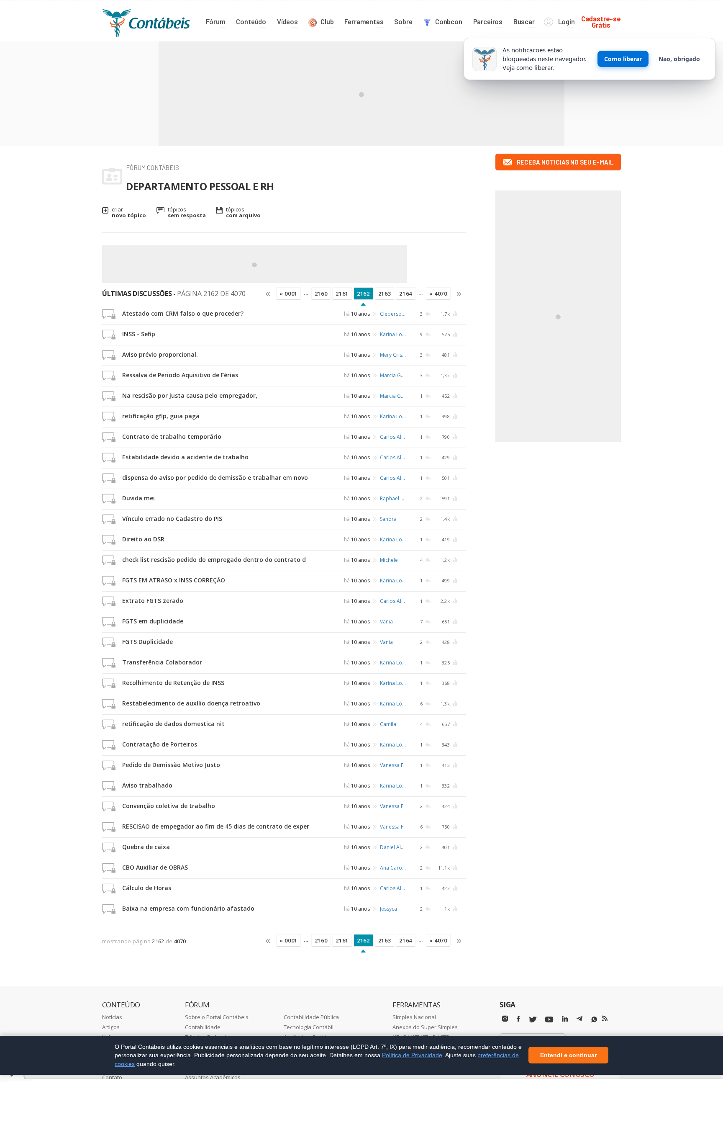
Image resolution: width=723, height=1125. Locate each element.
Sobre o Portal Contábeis (217, 1017)
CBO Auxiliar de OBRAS (155, 867)
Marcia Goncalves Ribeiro (393, 375)
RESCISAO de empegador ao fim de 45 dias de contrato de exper (215, 826)
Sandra (388, 519)
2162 (363, 293)
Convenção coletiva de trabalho (168, 806)
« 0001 (288, 293)
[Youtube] (549, 1020)
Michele (389, 560)
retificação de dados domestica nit (173, 724)
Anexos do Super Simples (425, 1027)
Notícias (112, 1017)
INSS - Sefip (138, 334)
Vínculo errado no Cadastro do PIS (172, 519)
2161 (342, 293)
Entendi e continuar (568, 1055)
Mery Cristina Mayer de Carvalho (393, 354)
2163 (384, 293)
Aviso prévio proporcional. (160, 354)
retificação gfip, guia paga (161, 416)
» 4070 (438, 293)
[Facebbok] (518, 1019)
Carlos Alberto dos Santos (393, 436)
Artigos (111, 1027)
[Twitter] (532, 1020)
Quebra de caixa (146, 847)
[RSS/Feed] (605, 1018)
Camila (388, 724)
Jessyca (388, 908)
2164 (405, 293)
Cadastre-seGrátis (601, 21)
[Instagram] (505, 1019)
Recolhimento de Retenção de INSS (173, 683)
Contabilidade (202, 1027)
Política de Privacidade (412, 1055)
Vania (386, 621)
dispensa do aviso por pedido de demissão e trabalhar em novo (215, 477)
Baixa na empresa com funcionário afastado (188, 908)
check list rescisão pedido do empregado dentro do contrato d (214, 560)
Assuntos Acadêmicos (213, 1077)
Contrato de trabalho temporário (171, 436)
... (306, 293)
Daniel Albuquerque (393, 847)
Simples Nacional (414, 1017)
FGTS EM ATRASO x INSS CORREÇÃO (173, 580)
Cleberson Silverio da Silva (393, 313)
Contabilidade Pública (311, 1017)
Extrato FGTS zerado (152, 601)
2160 (321, 293)
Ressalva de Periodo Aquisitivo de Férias (180, 375)
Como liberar (623, 59)
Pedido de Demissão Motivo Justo (171, 765)
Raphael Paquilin (393, 498)
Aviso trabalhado (147, 785)
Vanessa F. (392, 765)
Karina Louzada (393, 334)
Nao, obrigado (679, 59)
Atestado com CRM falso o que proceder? (183, 313)
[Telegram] (579, 1020)
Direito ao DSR (143, 539)
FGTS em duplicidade (152, 621)
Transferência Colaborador (162, 662)
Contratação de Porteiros (159, 744)
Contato (112, 1077)
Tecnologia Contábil (308, 1027)
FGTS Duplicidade (147, 642)
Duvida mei (138, 498)
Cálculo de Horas (146, 888)
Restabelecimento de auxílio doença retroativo (191, 703)
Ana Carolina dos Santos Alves (393, 867)
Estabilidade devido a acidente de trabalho (185, 457)
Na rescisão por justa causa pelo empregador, (189, 395)
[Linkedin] (564, 1019)
